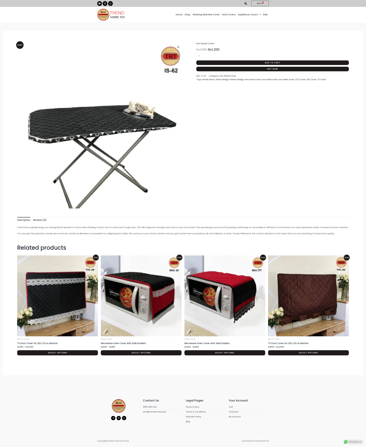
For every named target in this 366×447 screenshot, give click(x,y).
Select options (57, 353)
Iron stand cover (270, 79)
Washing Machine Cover (206, 14)
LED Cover (311, 79)
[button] (249, 14)
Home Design (222, 79)
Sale (265, 14)
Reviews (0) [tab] (40, 219)
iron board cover (253, 79)
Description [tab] (23, 219)
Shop (187, 14)
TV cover (321, 79)
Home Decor (209, 79)
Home (179, 14)
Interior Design (237, 79)
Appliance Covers (248, 14)
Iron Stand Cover (205, 43)
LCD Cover (300, 79)
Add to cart (272, 62)
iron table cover (286, 79)
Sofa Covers (229, 14)
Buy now (272, 69)
